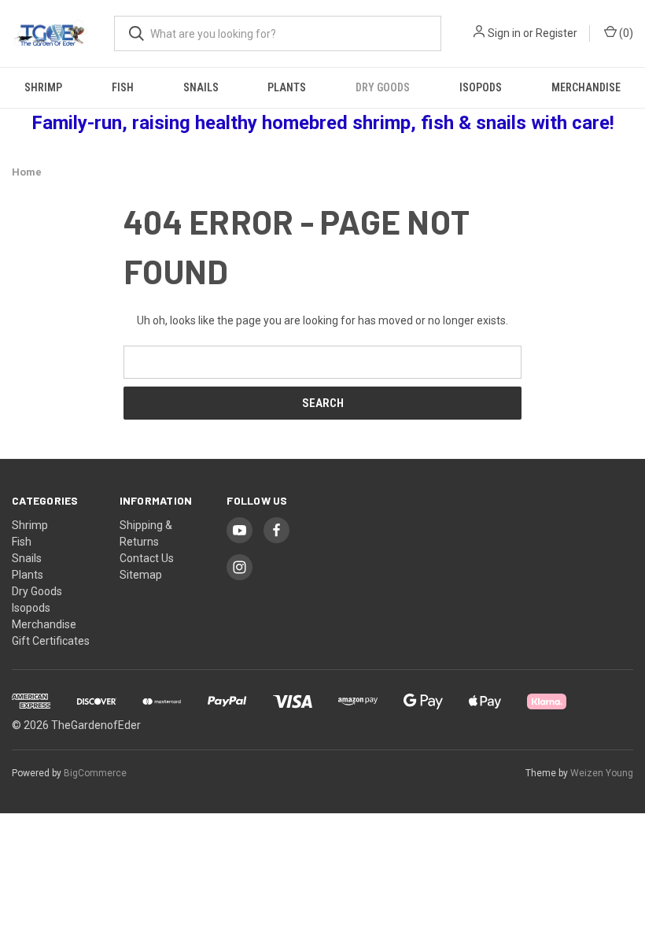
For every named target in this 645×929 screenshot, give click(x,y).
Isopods (480, 87)
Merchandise (586, 87)
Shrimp (43, 87)
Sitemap (141, 574)
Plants (286, 87)
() (625, 33)
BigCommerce (95, 773)
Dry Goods (383, 87)
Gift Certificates (51, 641)
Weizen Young (601, 773)
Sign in (504, 33)
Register (556, 33)
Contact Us (147, 558)
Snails (201, 87)
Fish (123, 87)
